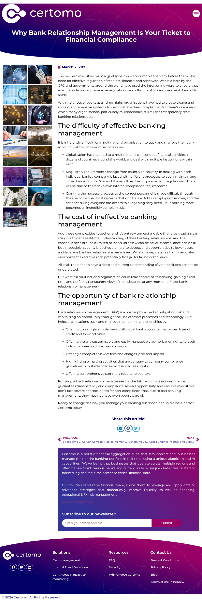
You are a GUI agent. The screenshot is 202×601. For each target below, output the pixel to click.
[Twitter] (21, 567)
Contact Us (161, 552)
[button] (196, 13)
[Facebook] (13, 567)
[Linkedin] (29, 567)
